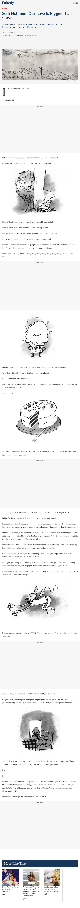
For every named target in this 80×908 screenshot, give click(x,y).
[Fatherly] (8, 3)
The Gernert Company (18, 788)
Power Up (27, 785)
